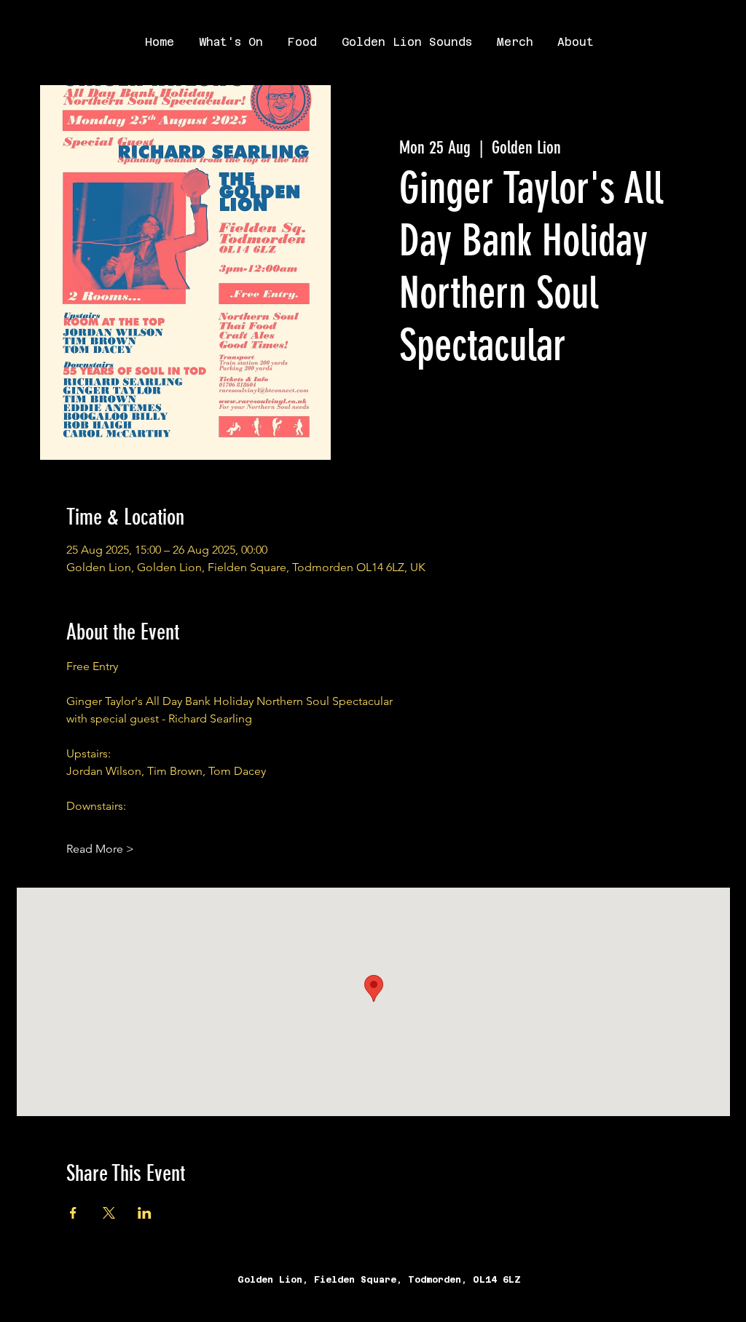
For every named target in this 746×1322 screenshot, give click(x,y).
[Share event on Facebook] (73, 1213)
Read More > (100, 849)
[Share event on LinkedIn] (145, 1213)
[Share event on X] (109, 1213)
